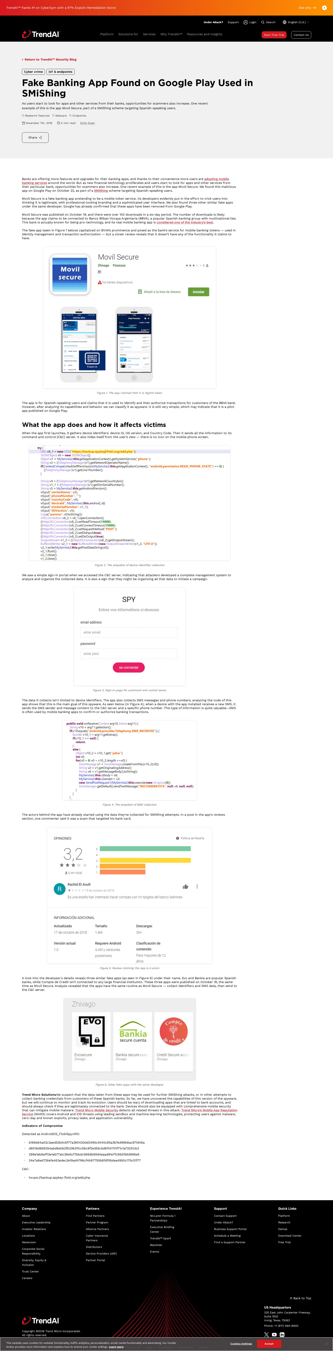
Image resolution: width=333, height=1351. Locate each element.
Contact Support (225, 1215)
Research (284, 1222)
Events (154, 1251)
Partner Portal (95, 1260)
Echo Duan (87, 123)
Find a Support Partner (230, 1242)
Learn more (116, 1346)
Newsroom (29, 1242)
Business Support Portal (230, 1229)
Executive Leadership (36, 1222)
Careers (27, 1278)
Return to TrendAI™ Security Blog (50, 59)
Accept (269, 1343)
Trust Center (30, 1271)
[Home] (51, 1321)
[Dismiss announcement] (324, 7)
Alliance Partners (97, 1229)
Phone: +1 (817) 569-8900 (281, 1325)
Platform (284, 1215)
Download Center (290, 1235)
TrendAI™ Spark (160, 1238)
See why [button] (305, 8)
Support (233, 22)
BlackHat (156, 1245)
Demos (282, 1229)
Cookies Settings (241, 1343)
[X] (266, 1334)
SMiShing (101, 190)
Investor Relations (34, 1229)
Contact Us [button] (301, 34)
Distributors (94, 1246)
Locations (28, 1235)
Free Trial (284, 1242)
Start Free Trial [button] (274, 34)
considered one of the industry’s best (185, 222)
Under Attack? (213, 22)
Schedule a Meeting (227, 1235)
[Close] (327, 1344)
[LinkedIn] (282, 1334)
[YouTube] (274, 1334)
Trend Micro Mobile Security (96, 1110)
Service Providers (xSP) (101, 1253)
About (26, 1215)
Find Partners (95, 1215)
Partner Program (97, 1222)
